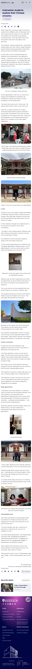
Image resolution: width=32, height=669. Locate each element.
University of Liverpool (22, 632)
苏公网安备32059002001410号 (25, 664)
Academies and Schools (8, 614)
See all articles (25, 580)
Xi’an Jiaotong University (23, 630)
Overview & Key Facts (7, 630)
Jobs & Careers (6, 635)
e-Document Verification (8, 619)
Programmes (5, 611)
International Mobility (7, 616)
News (3, 638)
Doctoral (19, 616)
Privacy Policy (11, 660)
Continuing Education (22, 619)
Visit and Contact (6, 640)
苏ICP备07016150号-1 (19, 664)
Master (18, 614)
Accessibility (20, 660)
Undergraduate (20, 611)
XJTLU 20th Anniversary (8, 632)
